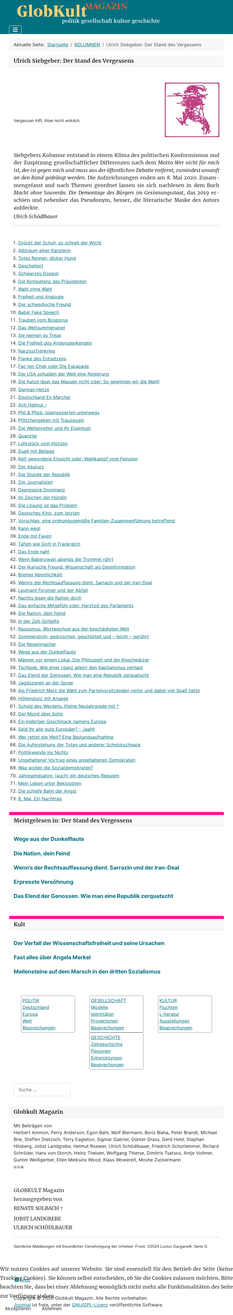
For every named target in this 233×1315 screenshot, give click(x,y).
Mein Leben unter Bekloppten (49, 783)
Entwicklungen (106, 1058)
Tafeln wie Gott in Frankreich (49, 544)
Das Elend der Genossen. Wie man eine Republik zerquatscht (83, 675)
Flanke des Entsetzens (42, 358)
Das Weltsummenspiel (41, 327)
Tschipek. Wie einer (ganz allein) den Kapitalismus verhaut (80, 667)
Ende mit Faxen (34, 536)
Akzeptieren (18, 1308)
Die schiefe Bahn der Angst (47, 791)
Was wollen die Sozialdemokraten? (55, 767)
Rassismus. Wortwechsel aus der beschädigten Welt (73, 629)
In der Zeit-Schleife (38, 621)
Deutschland (35, 1007)
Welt (27, 1021)
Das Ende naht (33, 551)
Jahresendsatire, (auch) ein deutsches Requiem (68, 775)
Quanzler (27, 436)
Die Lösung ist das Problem (47, 505)
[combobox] (42, 1089)
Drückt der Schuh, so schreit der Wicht (59, 243)
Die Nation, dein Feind (41, 613)
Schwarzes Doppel (38, 273)
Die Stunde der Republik (44, 474)
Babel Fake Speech (38, 312)
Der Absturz (31, 467)
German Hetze (33, 389)
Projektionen (104, 1021)
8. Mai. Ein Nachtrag (40, 798)
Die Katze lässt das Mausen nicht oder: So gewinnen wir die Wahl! (88, 381)
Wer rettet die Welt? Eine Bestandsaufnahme (65, 737)
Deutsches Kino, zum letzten (49, 513)
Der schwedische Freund (44, 304)
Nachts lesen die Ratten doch (49, 598)
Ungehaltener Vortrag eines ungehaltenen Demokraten (76, 760)
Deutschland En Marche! (44, 397)
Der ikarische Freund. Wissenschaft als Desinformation (76, 567)
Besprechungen (107, 1028)
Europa (30, 1014)
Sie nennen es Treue (39, 335)
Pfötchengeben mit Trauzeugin (51, 420)
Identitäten (102, 1014)
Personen (101, 1051)
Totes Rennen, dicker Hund (47, 258)
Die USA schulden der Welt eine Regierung (63, 374)
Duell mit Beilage (36, 451)
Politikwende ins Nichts (43, 752)
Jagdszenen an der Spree (45, 683)
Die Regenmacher (37, 644)
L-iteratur (169, 1014)
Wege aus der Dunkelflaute (47, 652)
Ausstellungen (174, 1021)
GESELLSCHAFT (108, 1000)
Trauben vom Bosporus (43, 320)
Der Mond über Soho (40, 714)
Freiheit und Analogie (41, 297)
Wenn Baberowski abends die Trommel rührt (65, 559)
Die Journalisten (35, 482)
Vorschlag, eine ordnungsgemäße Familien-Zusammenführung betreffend (96, 521)
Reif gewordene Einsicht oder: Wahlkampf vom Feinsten (78, 459)
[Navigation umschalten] (15, 30)
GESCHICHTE (105, 1037)
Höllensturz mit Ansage (43, 698)
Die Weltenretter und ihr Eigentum (54, 428)
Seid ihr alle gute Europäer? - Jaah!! (56, 729)
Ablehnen (52, 1308)
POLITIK (30, 1000)
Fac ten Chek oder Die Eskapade (53, 366)
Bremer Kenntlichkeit (40, 574)
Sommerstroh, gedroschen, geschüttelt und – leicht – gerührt (83, 636)
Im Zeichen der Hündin (42, 497)
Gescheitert (30, 266)
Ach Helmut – (32, 405)
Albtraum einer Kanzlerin (44, 250)
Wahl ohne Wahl (35, 289)
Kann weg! (29, 528)
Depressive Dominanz (41, 490)
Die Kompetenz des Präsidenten (52, 281)
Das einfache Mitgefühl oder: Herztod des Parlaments (76, 605)
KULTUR (168, 1000)
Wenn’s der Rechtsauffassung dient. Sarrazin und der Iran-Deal (85, 582)
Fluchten (168, 1007)
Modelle (99, 1007)
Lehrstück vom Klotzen (43, 443)
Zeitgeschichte (106, 1044)
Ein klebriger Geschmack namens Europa (62, 721)
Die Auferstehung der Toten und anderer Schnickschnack (79, 744)
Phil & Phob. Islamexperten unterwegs (58, 412)
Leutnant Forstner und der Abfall (53, 590)
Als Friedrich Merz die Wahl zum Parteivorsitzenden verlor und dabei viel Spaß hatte (109, 690)
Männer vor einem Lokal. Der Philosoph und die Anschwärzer (83, 660)
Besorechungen (38, 1028)
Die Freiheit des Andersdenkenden (55, 343)
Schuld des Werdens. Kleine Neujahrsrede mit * (68, 706)
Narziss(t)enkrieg (36, 351)
